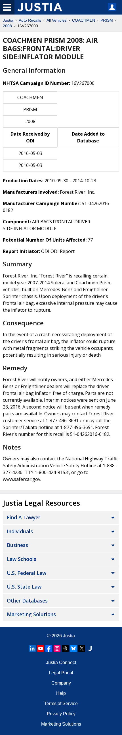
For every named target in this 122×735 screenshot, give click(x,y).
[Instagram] (57, 648)
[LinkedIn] (32, 648)
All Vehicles (57, 20)
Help (61, 693)
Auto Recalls (30, 20)
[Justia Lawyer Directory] (90, 648)
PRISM (106, 20)
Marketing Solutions (31, 614)
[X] (81, 648)
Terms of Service (61, 703)
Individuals (20, 531)
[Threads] (65, 648)
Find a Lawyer (23, 517)
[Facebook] (48, 648)
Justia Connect (61, 662)
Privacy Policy (61, 713)
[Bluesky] (73, 648)
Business (17, 545)
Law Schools (21, 559)
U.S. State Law (24, 586)
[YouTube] (40, 648)
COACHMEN (83, 20)
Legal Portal (61, 672)
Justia (8, 20)
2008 (7, 26)
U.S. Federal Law (26, 572)
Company (61, 683)
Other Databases (27, 600)
